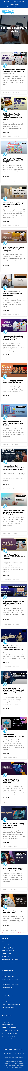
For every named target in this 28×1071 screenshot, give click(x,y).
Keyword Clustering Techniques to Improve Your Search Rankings (14, 204)
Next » (25, 933)
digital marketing (7, 1016)
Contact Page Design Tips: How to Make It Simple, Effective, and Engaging (14, 512)
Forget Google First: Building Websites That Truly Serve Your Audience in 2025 (14, 338)
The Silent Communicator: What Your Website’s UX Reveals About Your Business (13, 647)
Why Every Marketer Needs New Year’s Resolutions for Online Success (12, 293)
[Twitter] (7, 1053)
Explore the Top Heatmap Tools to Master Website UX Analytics (13, 160)
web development (7, 970)
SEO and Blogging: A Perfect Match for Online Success (13, 381)
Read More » (6, 88)
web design (5, 939)
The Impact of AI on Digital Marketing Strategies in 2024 (13, 869)
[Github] (10, 1053)
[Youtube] (23, 1053)
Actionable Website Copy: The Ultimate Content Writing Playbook (13, 603)
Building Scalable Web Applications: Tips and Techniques (11, 781)
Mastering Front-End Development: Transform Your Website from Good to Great (13, 467)
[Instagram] (18, 1053)
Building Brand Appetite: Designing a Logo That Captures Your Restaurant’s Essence (12, 116)
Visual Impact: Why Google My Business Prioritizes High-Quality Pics (13, 249)
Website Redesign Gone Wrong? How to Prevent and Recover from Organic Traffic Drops (13, 691)
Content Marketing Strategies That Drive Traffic (13, 912)
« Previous (4, 933)
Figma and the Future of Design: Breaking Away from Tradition (13, 423)
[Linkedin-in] (13, 1053)
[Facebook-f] (5, 1053)
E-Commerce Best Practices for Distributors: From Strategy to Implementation (14, 71)
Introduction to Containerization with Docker (13, 735)
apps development (7, 996)
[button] (24, 17)
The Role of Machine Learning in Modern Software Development (13, 825)
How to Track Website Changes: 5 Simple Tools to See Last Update (14, 556)
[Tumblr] (21, 1053)
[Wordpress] (15, 1053)
